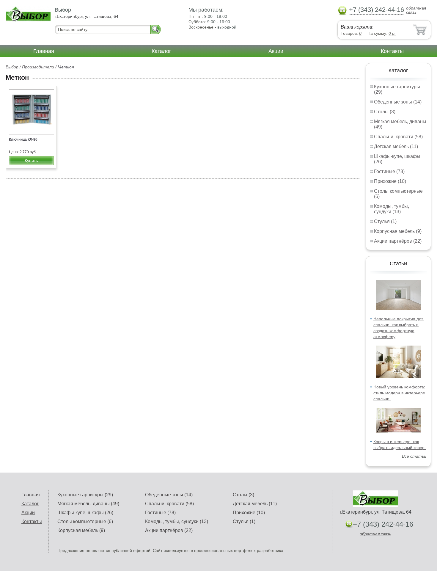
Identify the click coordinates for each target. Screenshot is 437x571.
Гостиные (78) (389, 171)
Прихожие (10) (390, 181)
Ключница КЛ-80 (23, 139)
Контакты (392, 51)
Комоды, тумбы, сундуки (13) (391, 209)
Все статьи (414, 456)
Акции (275, 51)
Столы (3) (384, 111)
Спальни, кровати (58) (398, 136)
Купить (31, 160)
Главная (43, 51)
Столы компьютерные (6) (85, 521)
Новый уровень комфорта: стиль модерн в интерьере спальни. (399, 393)
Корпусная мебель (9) (398, 231)
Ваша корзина (356, 26)
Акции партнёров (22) (398, 241)
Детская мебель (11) (396, 146)
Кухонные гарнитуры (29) (85, 494)
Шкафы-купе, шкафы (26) (85, 512)
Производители (38, 67)
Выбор (12, 67)
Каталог (161, 51)
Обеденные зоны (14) (398, 101)
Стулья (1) (385, 221)
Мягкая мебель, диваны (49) (88, 503)
